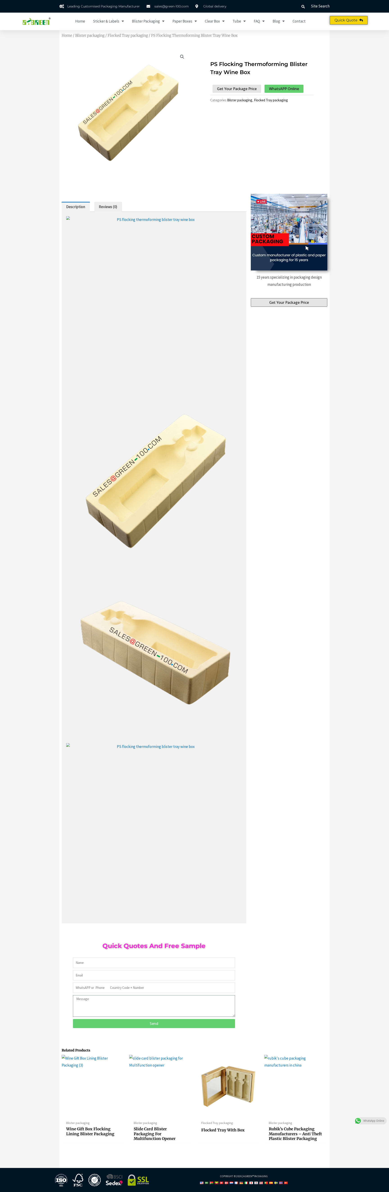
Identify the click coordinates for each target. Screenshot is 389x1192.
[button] (303, 6)
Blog (276, 21)
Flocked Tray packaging (128, 35)
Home (80, 21)
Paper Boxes (182, 21)
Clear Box (212, 21)
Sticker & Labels (106, 21)
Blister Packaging (146, 21)
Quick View (93, 1113)
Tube (237, 21)
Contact (299, 21)
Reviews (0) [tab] (108, 206)
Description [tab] (75, 206)
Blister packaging (89, 35)
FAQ (257, 21)
